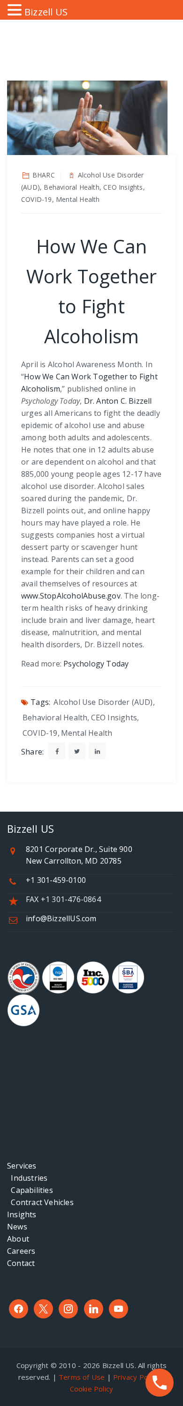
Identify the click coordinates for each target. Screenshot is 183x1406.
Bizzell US (46, 12)
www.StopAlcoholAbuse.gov (71, 596)
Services (22, 1166)
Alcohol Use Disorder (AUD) (102, 702)
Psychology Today (96, 664)
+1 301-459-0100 (56, 880)
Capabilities (30, 1190)
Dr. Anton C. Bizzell (118, 401)
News (17, 1226)
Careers (21, 1251)
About (18, 1239)
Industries (27, 1178)
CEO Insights (114, 717)
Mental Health (87, 733)
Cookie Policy (92, 1388)
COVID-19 (40, 733)
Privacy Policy (136, 1377)
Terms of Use (82, 1377)
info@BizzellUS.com (61, 918)
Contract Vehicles (40, 1202)
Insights (22, 1214)
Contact (21, 1263)
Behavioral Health (55, 717)
